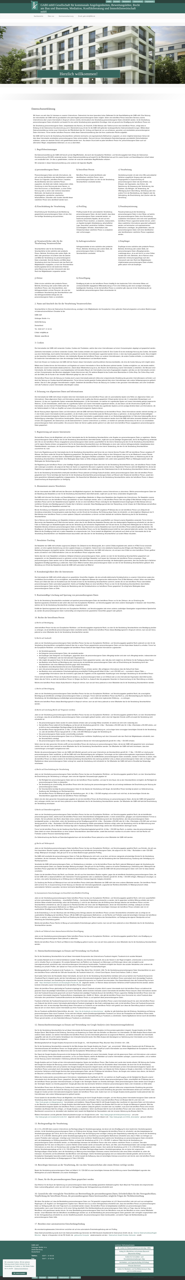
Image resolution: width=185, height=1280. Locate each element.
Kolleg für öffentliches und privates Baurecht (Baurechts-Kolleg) (134, 1252)
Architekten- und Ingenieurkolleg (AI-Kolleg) (134, 1262)
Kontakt (116, 1)
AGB (108, 1)
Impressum (149, 1)
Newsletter (126, 1)
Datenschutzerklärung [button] (21, 1268)
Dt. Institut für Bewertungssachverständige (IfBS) (134, 1248)
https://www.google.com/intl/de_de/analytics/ (124, 1117)
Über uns (51, 16)
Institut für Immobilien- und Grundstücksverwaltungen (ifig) (134, 1258)
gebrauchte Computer (81, 1235)
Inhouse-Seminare (134, 1265)
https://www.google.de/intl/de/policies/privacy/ (115, 1115)
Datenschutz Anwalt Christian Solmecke (122, 1235)
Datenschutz (138, 1)
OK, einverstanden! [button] (19, 1273)
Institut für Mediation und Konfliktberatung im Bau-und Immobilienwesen (134, 1270)
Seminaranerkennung (66, 16)
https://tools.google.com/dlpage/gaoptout (49, 1102)
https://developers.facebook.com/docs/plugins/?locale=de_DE (60, 982)
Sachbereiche (38, 16)
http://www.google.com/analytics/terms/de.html (51, 1117)
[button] (14, 55)
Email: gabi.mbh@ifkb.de (86, 16)
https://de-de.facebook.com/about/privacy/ (89, 1011)
